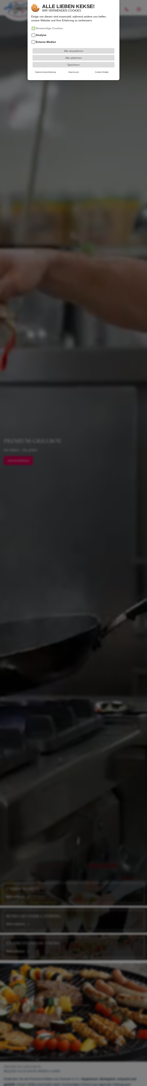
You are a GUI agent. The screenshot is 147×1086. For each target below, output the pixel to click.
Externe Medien (46, 41)
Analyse (41, 35)
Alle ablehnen (73, 57)
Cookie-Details (102, 72)
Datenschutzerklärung (45, 72)
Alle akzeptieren (73, 50)
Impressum (73, 72)
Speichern (73, 64)
